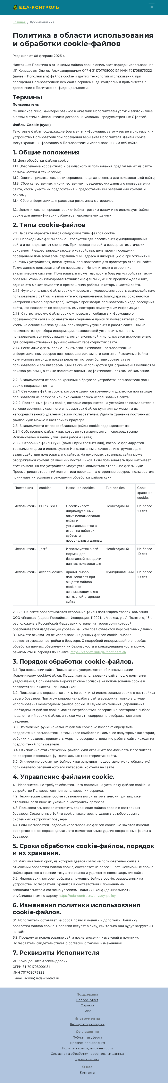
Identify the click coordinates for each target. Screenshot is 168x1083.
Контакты (87, 1072)
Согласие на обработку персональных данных (87, 1054)
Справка (87, 1005)
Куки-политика (87, 1059)
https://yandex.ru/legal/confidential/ (98, 652)
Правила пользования (87, 1043)
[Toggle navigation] (152, 7)
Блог (87, 1011)
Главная (19, 22)
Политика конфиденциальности (87, 1048)
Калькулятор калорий (87, 1024)
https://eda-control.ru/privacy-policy (87, 896)
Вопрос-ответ (87, 1000)
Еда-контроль (38, 7)
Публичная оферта (87, 1037)
